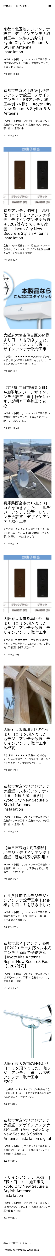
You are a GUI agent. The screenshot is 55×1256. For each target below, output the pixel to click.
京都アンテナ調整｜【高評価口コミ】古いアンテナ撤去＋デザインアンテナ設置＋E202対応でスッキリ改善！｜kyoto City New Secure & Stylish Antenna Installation (27, 224)
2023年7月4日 (10, 1161)
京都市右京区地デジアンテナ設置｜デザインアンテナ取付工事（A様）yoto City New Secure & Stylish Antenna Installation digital (27, 1129)
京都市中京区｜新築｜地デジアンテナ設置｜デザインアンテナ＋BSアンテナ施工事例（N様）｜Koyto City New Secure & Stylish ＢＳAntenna (27, 102)
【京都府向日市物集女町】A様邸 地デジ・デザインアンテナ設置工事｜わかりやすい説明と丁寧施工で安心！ (27, 396)
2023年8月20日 (11, 654)
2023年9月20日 (11, 74)
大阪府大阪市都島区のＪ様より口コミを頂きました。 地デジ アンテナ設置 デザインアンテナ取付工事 (27, 625)
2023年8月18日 (11, 831)
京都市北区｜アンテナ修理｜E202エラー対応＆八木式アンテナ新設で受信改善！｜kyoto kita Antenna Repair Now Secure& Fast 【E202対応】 (27, 954)
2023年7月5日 (10, 1104)
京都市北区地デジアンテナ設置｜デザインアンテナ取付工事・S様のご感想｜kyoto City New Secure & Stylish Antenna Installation (27, 40)
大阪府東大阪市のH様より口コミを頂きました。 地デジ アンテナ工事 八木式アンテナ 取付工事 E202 (27, 1072)
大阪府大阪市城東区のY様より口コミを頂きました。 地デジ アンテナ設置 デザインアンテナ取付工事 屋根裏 (27, 738)
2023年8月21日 (11, 543)
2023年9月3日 (11, 371)
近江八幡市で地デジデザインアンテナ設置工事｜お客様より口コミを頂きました (27, 900)
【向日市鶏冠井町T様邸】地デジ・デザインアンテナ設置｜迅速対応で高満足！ (27, 852)
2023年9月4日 (11, 260)
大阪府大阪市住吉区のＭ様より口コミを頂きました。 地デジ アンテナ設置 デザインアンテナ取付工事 (27, 342)
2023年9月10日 (11, 135)
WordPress (33, 1249)
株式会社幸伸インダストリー (19, 6)
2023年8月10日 (11, 988)
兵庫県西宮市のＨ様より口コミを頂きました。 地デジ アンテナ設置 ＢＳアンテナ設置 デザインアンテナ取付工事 (27, 512)
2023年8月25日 (11, 428)
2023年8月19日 (11, 770)
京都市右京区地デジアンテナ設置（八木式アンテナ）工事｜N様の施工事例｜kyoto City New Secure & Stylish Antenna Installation (27, 797)
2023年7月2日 (10, 1217)
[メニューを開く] (49, 6)
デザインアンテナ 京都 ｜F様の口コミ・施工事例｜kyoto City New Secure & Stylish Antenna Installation (27, 1186)
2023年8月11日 (11, 927)
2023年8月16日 (11, 879)
